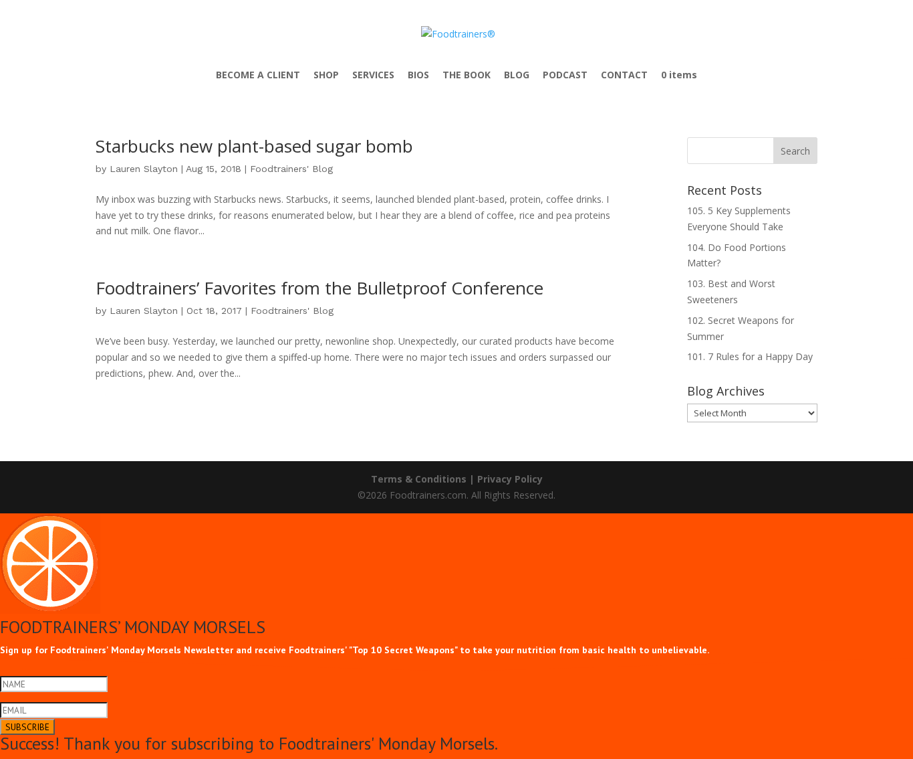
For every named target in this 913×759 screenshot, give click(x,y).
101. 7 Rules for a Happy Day (750, 356)
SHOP (326, 75)
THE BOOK (466, 75)
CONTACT (624, 75)
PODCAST (565, 75)
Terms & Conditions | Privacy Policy (457, 479)
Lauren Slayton (144, 168)
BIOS (418, 75)
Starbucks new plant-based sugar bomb (254, 146)
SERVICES (373, 75)
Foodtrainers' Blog (291, 168)
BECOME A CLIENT (258, 75)
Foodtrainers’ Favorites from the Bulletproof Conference (319, 288)
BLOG (516, 75)
